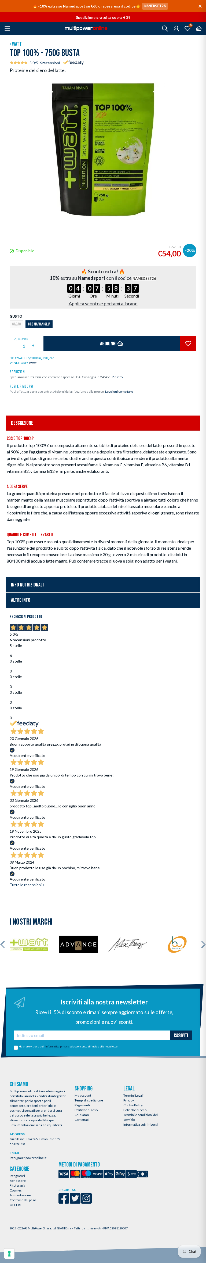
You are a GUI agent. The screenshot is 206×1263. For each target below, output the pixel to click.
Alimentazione (20, 1195)
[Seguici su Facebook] (63, 1202)
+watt (16, 44)
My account (83, 1095)
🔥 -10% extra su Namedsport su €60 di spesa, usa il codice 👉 (99, 6)
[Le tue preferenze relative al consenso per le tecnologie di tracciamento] (9, 1253)
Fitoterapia (17, 1185)
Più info (117, 377)
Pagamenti (82, 1105)
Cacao (16, 324)
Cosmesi (16, 1190)
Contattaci (82, 1120)
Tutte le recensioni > (27, 884)
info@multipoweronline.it (28, 1158)
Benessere (18, 1181)
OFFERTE (17, 1205)
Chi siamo (82, 1115)
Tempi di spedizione (89, 1100)
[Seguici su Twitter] (75, 1202)
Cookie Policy (133, 1105)
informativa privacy (57, 1046)
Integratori (17, 1176)
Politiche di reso (86, 1110)
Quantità (21, 339)
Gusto (16, 316)
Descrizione (22, 423)
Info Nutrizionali (27, 585)
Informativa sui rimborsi (140, 1124)
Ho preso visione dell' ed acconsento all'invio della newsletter (69, 1046)
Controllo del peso (23, 1200)
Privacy (128, 1100)
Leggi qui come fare (119, 391)
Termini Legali (133, 1095)
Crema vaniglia (39, 324)
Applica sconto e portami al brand (103, 303)
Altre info (20, 600)
